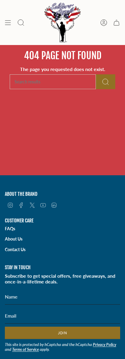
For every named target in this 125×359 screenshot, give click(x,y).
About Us (13, 238)
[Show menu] (8, 22)
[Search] (105, 81)
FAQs (10, 228)
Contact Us (15, 249)
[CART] (116, 22)
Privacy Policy (104, 344)
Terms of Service (25, 349)
